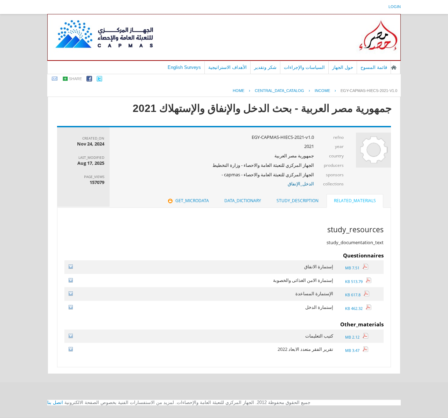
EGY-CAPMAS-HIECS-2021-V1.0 (369, 90)
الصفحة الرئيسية (394, 67)
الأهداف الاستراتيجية (227, 67)
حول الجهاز (342, 67)
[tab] (355, 201)
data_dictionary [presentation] (242, 201)
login (394, 7)
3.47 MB (354, 350)
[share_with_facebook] (89, 80)
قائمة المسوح (373, 67)
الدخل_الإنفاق (301, 183)
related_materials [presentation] (355, 201)
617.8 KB (354, 294)
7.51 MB (354, 267)
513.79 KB (355, 281)
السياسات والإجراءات (304, 67)
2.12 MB (354, 337)
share (75, 79)
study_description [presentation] (297, 201)
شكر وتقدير (265, 67)
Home (238, 90)
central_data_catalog (279, 90)
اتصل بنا (55, 402)
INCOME (322, 90)
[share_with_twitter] (99, 80)
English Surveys (184, 67)
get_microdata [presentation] (192, 201)
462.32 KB (355, 308)
